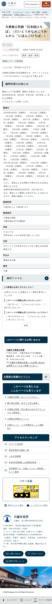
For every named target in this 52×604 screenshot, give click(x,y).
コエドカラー (12, 600)
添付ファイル (14, 278)
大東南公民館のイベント (23, 15)
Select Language (31, 4)
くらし (27, 12)
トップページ (18, 12)
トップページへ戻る (39, 505)
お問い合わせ (15, 554)
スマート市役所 (16, 444)
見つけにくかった (16, 320)
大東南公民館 (7, 15)
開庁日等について (17, 561)
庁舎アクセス (37, 554)
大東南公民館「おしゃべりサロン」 (23, 397)
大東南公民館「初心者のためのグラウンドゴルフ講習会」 (26, 411)
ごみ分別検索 (15, 456)
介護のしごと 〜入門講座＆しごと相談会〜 (25, 426)
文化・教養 (36, 12)
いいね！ (9, 45)
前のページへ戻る (15, 505)
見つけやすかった (16, 316)
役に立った (13, 304)
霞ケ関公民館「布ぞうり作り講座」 (23, 403)
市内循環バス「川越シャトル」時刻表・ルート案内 (27, 470)
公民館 (44, 12)
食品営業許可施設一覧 (19, 450)
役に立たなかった (12, 307)
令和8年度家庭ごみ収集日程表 (22, 462)
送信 (26, 325)
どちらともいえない (32, 304)
